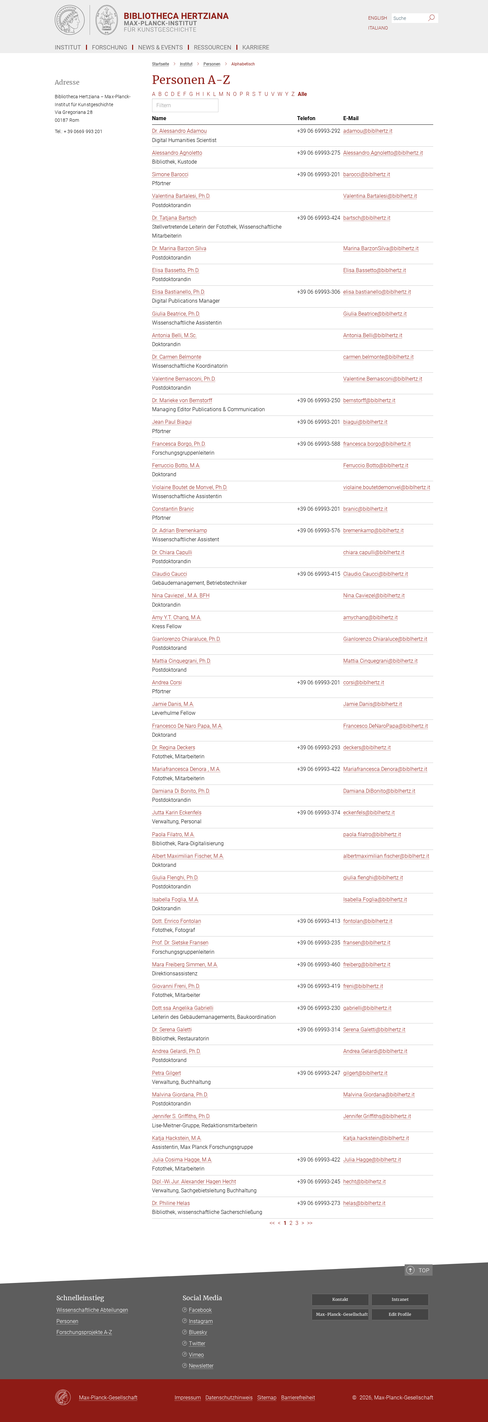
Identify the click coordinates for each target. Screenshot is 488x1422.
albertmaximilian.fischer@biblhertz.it (386, 856)
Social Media (202, 1298)
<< (272, 1223)
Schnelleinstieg (80, 1298)
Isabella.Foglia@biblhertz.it (375, 899)
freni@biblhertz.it (363, 986)
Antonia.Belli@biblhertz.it (372, 335)
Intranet (400, 1299)
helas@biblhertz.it (364, 1203)
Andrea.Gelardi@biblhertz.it (375, 1051)
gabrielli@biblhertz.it (367, 1008)
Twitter (197, 1343)
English (377, 18)
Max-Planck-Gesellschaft (342, 1314)
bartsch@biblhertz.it (366, 218)
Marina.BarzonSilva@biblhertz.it (381, 248)
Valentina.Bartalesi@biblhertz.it (380, 196)
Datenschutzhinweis (229, 1397)
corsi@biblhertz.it (363, 682)
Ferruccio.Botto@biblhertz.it (375, 465)
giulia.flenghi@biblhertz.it (373, 877)
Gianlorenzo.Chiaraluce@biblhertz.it (385, 639)
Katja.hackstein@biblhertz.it (376, 1138)
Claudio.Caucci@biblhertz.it (375, 574)
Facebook (200, 1310)
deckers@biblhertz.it (367, 747)
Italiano (378, 28)
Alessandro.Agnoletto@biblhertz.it (383, 153)
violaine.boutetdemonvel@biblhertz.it (386, 487)
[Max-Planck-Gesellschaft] (67, 1398)
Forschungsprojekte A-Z (84, 1332)
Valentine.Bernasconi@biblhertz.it (382, 379)
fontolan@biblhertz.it (367, 921)
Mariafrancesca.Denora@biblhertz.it (385, 769)
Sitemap (267, 1397)
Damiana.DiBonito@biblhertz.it (379, 791)
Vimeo (196, 1355)
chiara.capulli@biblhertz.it (373, 552)
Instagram (201, 1321)
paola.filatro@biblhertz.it (372, 834)
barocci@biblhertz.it (366, 174)
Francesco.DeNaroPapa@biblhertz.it (385, 726)
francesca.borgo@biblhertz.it (377, 444)
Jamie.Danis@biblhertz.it (372, 704)
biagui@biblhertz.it (365, 422)
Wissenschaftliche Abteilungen (92, 1310)
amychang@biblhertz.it (370, 617)
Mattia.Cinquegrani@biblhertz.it (380, 661)
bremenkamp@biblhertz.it (373, 530)
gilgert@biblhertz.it (365, 1073)
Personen (67, 1321)
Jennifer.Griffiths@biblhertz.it (377, 1116)
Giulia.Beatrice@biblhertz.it (375, 314)
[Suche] (431, 18)
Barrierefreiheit (298, 1397)
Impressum (188, 1397)
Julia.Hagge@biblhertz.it (372, 1160)
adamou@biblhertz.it (367, 131)
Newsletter (201, 1366)
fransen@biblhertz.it (366, 942)
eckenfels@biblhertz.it (369, 812)
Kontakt (340, 1299)
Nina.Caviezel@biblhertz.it (374, 595)
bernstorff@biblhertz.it (369, 400)
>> (309, 1223)
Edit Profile (400, 1314)
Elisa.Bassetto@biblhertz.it (374, 270)
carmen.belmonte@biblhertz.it (378, 357)
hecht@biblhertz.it (364, 1181)
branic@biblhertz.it (365, 509)
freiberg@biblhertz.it (366, 964)
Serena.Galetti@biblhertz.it (374, 1029)
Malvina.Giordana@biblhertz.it (379, 1094)
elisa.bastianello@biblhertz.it (377, 292)
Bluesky (198, 1332)
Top (424, 1270)
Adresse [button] (67, 82)
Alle (302, 94)
